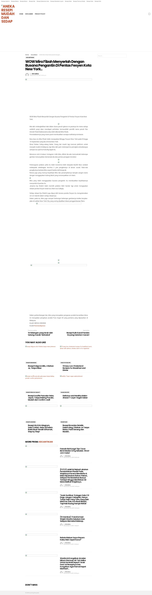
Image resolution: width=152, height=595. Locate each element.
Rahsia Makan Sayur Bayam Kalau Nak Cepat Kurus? (72, 538)
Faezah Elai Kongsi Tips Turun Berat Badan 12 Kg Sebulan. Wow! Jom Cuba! (74, 450)
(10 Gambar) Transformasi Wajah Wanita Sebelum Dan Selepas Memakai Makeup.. (72, 519)
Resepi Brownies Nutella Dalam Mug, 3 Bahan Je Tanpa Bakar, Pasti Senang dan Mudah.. (76, 428)
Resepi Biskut (15, 1)
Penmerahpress (39, 326)
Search (149, 14)
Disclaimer (29, 14)
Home (21, 14)
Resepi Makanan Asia (43, 1)
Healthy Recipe (65, 363)
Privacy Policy (40, 14)
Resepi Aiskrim (5, 1)
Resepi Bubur (24, 1)
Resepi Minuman (31, 363)
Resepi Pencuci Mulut (79, 1)
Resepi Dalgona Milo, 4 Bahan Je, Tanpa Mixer (41, 367)
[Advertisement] (76, 38)
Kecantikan (46, 441)
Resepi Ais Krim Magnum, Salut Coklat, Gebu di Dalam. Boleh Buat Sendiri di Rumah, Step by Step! (40, 428)
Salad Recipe (65, 392)
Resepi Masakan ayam (57, 1)
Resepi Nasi (90, 1)
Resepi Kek (32, 1)
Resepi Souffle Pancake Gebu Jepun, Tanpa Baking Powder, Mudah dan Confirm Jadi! (41, 397)
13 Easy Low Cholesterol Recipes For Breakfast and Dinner (74, 368)
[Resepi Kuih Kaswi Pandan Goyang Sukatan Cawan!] (150, 297)
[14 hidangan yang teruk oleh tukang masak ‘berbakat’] (2, 297)
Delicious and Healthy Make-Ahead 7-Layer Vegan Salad (75, 396)
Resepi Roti (98, 1)
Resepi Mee (68, 1)
